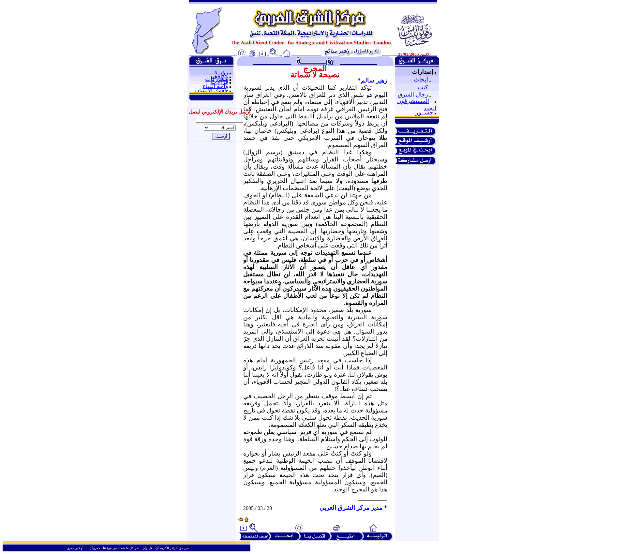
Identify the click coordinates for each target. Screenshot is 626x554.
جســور (424, 112)
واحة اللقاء (215, 86)
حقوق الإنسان (211, 90)
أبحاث (421, 79)
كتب (423, 87)
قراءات (219, 82)
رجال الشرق (413, 94)
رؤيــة (221, 72)
